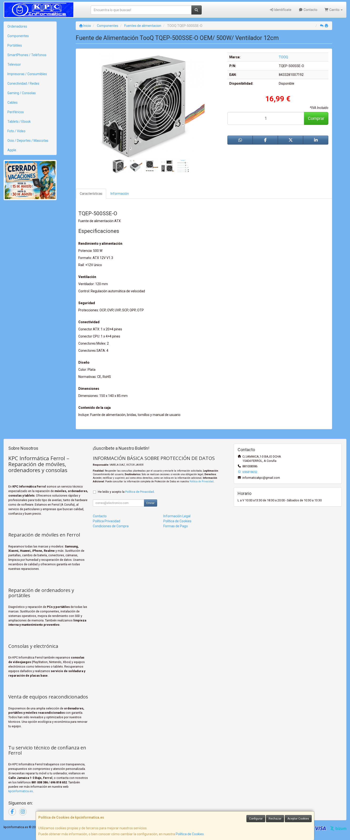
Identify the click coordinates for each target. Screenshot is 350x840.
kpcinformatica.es (20, 791)
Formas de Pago (175, 526)
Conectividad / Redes (23, 83)
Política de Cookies (190, 834)
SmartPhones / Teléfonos (26, 55)
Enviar (150, 503)
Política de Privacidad (202, 481)
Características (91, 193)
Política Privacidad (106, 521)
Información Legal (176, 516)
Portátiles (14, 45)
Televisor (14, 64)
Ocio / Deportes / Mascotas (27, 140)
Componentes (18, 36)
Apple (11, 150)
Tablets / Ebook (19, 121)
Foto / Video (16, 131)
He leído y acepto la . (126, 491)
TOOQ (283, 57)
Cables (12, 102)
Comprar (316, 118)
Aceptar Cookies (298, 818)
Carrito (334, 10)
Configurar (256, 818)
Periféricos (15, 112)
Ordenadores (17, 26)
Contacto (310, 10)
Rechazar (275, 818)
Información (119, 193)
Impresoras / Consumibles (27, 74)
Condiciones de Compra (111, 526)
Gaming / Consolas (21, 93)
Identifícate (282, 10)
